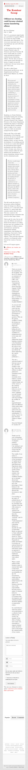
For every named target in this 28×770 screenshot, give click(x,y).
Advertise (7, 744)
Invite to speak (18, 747)
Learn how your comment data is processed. (13, 689)
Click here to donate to (12, 252)
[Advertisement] (15, 704)
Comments (20, 717)
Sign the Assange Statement (11, 749)
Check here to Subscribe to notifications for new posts (12, 678)
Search (21, 6)
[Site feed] (13, 6)
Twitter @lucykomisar (13, 750)
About (15, 752)
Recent (14, 717)
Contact (13, 744)
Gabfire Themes (21, 767)
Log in (7, 767)
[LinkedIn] (9, 6)
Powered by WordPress (13, 767)
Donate (17, 744)
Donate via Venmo (10, 747)
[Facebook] (6, 6)
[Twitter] (8, 6)
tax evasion (15, 247)
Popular (7, 717)
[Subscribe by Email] (11, 6)
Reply (6, 267)
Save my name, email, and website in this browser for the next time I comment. (14, 672)
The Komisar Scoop (14, 11)
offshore (8, 247)
